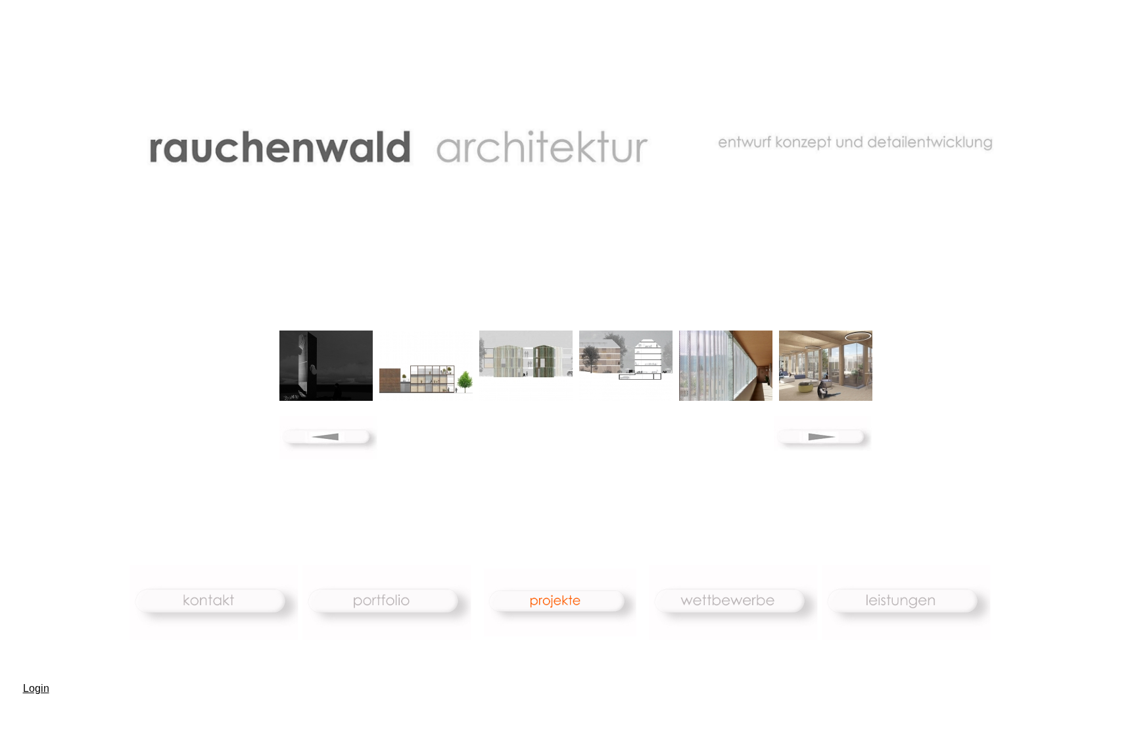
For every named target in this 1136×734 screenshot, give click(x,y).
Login (36, 688)
